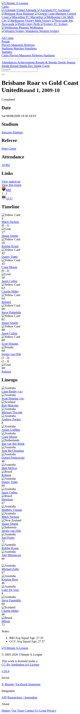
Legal (42, 710)
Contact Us (31, 710)
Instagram (34, 684)
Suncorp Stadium (12, 132)
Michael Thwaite (12, 412)
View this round (11, 185)
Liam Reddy (12, 391)
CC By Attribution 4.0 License (20, 664)
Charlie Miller (10, 291)
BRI (8, 190)
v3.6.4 (5, 671)
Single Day (26, 65)
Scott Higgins (10, 343)
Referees (29, 45)
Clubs (5, 6)
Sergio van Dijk (11, 354)
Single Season (66, 62)
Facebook (22, 684)
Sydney (63, 24)
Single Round (10, 65)
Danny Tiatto (10, 256)
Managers (17, 45)
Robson (6, 302)
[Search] (3, 74)
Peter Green (9, 148)
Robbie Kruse (10, 246)
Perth (37, 24)
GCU (9, 198)
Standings (31, 48)
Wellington (36, 27)
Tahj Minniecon (11, 555)
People (6, 41)
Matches (19, 48)
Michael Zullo (10, 569)
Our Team (17, 710)
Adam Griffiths (11, 429)
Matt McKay (9, 468)
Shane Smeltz (10, 235)
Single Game (42, 65)
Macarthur (37, 17)
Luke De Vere (10, 590)
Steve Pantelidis (11, 312)
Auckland (63, 10)
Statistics (7, 52)
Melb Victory (43, 20)
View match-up (11, 181)
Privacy (51, 710)
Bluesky (10, 684)
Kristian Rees (10, 579)
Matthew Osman (12, 510)
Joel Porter (8, 537)
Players (6, 45)
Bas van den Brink (13, 443)
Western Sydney (48, 31)
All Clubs (7, 38)
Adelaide (31, 10)
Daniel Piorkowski (13, 457)
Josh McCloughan (13, 450)
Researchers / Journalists (22, 697)
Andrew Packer (11, 419)
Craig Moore (9, 267)
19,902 (6, 165)
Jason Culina (9, 281)
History (6, 710)
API (4, 697)
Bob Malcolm (10, 405)
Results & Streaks (47, 62)
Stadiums (8, 48)
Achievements (26, 62)
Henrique (7, 499)
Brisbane (28, 13)
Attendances (9, 62)
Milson (6, 621)
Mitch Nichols (10, 222)
